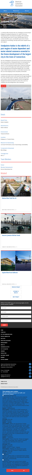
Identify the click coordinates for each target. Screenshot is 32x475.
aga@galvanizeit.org (5, 376)
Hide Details (4, 471)
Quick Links (16, 10)
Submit (4, 325)
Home (2, 330)
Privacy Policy (4, 383)
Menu (6, 10)
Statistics (6, 454)
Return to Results (16, 292)
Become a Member (4, 359)
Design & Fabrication (5, 336)
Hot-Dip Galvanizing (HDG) (6, 334)
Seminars (3, 351)
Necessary (10, 395)
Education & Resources (6, 340)
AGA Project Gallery (5, 355)
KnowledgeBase (4, 342)
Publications (3, 353)
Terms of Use (4, 381)
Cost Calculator (4, 349)
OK (23, 470)
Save (12, 470)
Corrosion (3, 332)
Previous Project (16, 287)
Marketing (6, 460)
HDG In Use (3, 338)
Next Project (16, 297)
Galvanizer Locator (5, 347)
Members (3, 357)
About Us (3, 344)
